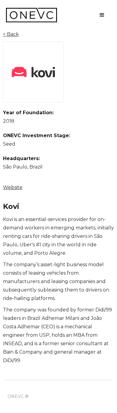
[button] (102, 15)
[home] (31, 15)
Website (12, 187)
